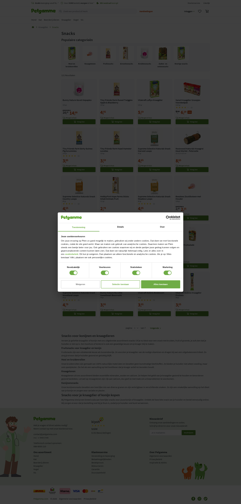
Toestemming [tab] (78, 227)
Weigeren (80, 284)
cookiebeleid (71, 254)
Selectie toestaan (120, 284)
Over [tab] (162, 227)
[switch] (105, 273)
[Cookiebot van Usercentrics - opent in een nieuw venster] (168, 218)
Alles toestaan (161, 284)
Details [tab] (120, 227)
